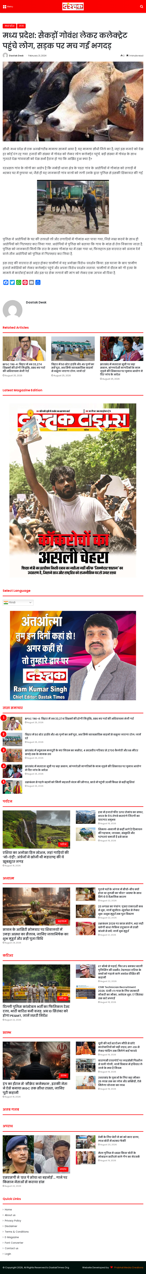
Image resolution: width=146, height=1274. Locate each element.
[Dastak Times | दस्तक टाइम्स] (73, 6)
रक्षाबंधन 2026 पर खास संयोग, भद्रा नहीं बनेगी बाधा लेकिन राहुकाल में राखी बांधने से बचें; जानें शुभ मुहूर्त (120, 927)
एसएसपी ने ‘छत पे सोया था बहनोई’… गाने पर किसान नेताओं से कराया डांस (35, 1179)
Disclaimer (11, 1226)
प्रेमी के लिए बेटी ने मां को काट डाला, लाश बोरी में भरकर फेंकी (118, 1139)
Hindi (11, 602)
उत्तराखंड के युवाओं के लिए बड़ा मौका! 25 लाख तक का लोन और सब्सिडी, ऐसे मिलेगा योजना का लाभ (119, 1081)
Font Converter (14, 1243)
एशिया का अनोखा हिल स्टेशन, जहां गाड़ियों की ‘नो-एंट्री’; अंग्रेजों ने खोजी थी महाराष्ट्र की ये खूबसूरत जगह (36, 857)
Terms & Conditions (17, 1231)
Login (8, 1254)
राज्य (21, 26)
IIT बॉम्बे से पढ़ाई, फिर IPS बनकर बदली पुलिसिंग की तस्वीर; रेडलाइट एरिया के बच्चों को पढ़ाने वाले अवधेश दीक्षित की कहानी (120, 971)
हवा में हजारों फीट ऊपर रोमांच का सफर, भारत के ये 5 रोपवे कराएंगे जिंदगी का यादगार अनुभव (120, 815)
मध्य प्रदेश (9, 26)
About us (10, 1215)
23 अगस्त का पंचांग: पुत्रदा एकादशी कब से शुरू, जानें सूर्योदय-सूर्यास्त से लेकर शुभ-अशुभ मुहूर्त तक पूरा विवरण (120, 910)
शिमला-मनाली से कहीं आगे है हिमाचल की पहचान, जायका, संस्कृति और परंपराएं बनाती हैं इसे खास (120, 833)
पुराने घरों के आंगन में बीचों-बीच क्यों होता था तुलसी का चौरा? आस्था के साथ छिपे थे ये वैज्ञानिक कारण (119, 893)
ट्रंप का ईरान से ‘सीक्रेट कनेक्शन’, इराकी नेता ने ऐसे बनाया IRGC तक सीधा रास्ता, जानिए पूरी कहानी (35, 1088)
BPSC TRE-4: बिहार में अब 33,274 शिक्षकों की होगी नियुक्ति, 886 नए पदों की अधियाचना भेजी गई (24, 368)
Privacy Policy (13, 1220)
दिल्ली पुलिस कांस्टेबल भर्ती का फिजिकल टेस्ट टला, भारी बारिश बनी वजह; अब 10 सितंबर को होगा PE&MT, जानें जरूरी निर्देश (36, 1011)
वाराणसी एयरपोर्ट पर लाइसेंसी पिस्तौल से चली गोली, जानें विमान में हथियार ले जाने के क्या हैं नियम (120, 1064)
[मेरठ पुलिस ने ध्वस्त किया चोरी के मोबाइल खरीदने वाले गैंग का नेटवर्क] (85, 1158)
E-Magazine (12, 1237)
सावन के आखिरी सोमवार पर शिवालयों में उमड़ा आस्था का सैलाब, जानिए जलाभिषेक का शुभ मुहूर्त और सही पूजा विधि (35, 934)
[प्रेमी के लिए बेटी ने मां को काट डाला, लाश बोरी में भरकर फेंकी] (85, 1142)
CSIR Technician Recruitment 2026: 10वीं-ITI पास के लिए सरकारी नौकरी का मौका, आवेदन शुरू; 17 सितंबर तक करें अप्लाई (120, 992)
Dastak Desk (16, 55)
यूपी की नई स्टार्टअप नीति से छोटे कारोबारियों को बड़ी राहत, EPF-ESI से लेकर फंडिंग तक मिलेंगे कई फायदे (119, 1047)
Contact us (11, 1248)
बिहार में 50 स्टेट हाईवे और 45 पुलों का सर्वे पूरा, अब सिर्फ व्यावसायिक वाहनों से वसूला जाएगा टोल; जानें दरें (72, 368)
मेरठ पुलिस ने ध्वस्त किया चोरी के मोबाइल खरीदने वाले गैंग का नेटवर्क (119, 1155)
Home (8, 1209)
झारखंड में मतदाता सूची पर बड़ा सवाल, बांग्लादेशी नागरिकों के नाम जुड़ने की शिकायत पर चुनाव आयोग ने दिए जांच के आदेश (121, 369)
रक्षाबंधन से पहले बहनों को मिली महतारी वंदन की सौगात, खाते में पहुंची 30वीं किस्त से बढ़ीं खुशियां (80, 782)
